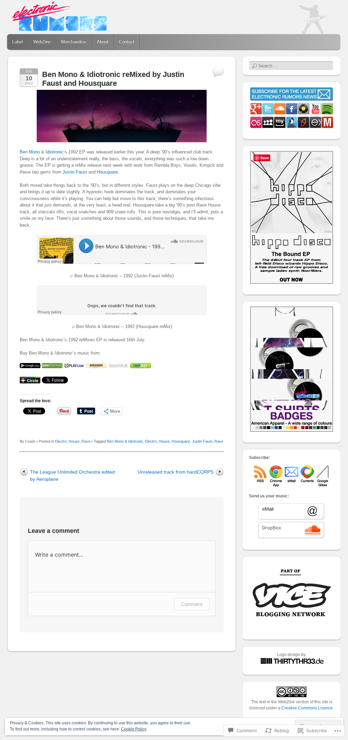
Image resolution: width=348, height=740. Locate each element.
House (74, 441)
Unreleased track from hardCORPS (175, 472)
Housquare (107, 172)
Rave (86, 441)
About (102, 41)
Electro (61, 441)
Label (17, 41)
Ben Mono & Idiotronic (125, 441)
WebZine (42, 41)
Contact (126, 41)
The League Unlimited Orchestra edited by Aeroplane (72, 475)
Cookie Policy (133, 729)
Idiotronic (55, 151)
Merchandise (73, 41)
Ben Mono (30, 151)
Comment (192, 604)
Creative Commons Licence (307, 708)
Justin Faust (75, 172)
